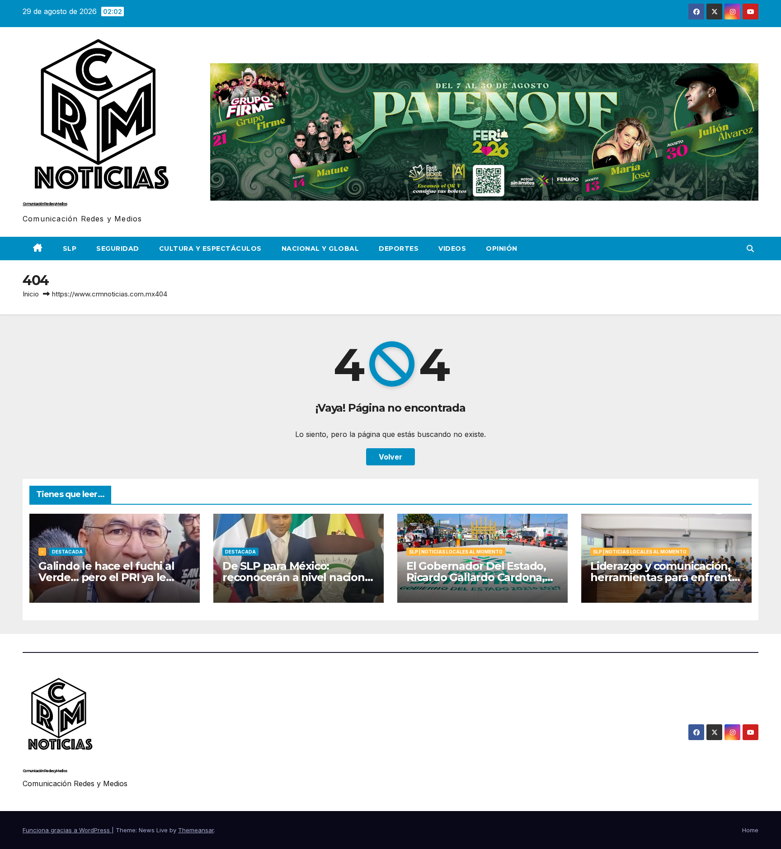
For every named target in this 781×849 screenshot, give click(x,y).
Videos (452, 248)
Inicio (31, 294)
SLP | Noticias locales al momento (456, 551)
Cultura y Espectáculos (210, 248)
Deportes (399, 248)
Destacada (67, 551)
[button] (750, 248)
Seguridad (117, 248)
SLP (70, 248)
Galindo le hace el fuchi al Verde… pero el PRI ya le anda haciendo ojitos (106, 577)
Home (750, 830)
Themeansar (196, 830)
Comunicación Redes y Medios (45, 204)
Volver (390, 456)
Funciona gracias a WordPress (67, 830)
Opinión (502, 248)
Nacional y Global (320, 248)
